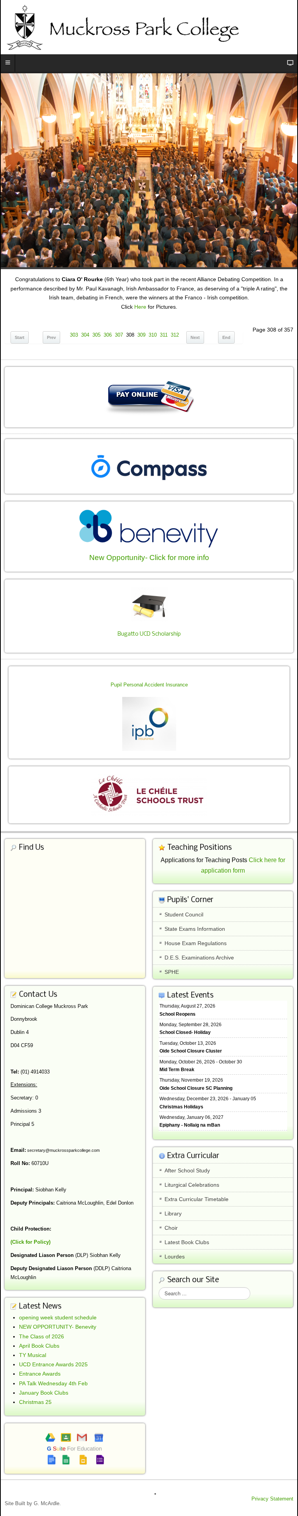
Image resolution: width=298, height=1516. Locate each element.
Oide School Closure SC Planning (195, 1088)
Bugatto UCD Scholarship (149, 634)
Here (140, 307)
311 (164, 335)
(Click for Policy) (30, 1242)
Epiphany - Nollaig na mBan (189, 1125)
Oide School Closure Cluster (190, 1051)
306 (108, 335)
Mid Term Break (176, 1069)
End (226, 337)
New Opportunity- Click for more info (149, 557)
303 (74, 335)
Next (195, 337)
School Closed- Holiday (185, 1032)
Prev (51, 337)
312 (175, 335)
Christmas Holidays (181, 1107)
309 (141, 335)
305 (96, 335)
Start (19, 337)
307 (119, 335)
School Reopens (177, 1014)
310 (153, 335)
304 (85, 335)
